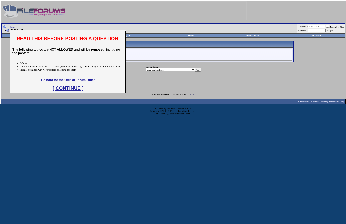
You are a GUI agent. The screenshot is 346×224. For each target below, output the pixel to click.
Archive (315, 101)
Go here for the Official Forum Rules (68, 80)
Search (315, 35)
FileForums (12, 27)
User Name (302, 26)
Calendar (189, 35)
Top (342, 101)
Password (301, 30)
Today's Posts (252, 35)
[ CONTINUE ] (68, 88)
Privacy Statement (330, 101)
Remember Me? (336, 27)
